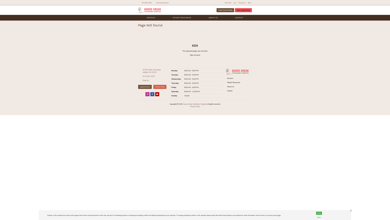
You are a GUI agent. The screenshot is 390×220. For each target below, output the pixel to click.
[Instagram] (147, 94)
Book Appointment (243, 10)
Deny (319, 217)
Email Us (146, 80)
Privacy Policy (195, 106)
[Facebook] (152, 94)
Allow (319, 213)
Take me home (195, 55)
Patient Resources (182, 18)
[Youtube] (157, 94)
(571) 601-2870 (149, 76)
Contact (239, 18)
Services (151, 18)
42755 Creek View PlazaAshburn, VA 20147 (152, 71)
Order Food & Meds (225, 10)
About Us (213, 18)
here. (279, 215)
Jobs (234, 3)
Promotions (242, 3)
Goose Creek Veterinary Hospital (194, 104)
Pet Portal (228, 3)
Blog (249, 3)
